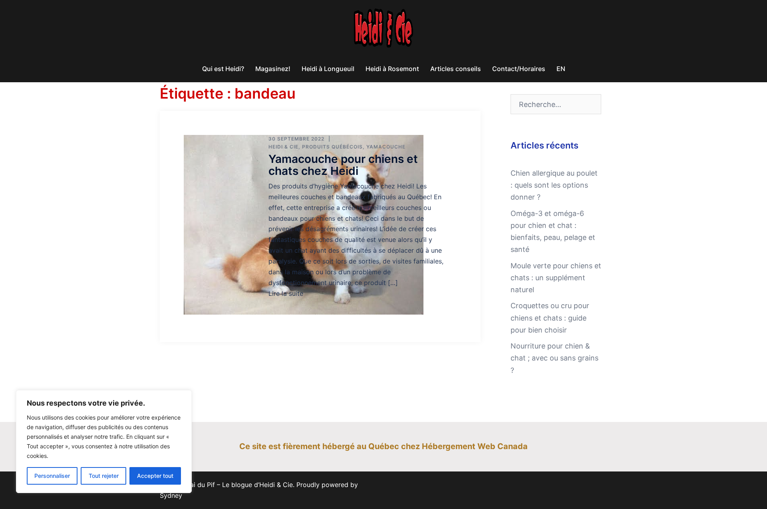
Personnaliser (52, 475)
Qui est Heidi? (223, 69)
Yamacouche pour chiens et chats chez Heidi (343, 164)
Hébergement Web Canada (475, 446)
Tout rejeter (104, 475)
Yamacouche (385, 147)
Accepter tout (155, 475)
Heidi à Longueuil (328, 69)
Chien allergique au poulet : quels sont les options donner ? (554, 185)
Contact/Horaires (518, 69)
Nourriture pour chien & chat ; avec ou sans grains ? (554, 358)
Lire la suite (285, 293)
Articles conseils (455, 69)
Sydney (171, 495)
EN (560, 69)
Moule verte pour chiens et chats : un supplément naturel (556, 277)
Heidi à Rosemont (392, 69)
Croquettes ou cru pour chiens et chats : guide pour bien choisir (550, 317)
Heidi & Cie (283, 147)
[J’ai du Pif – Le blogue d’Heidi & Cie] (383, 51)
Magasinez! (272, 69)
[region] (104, 441)
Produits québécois (332, 147)
